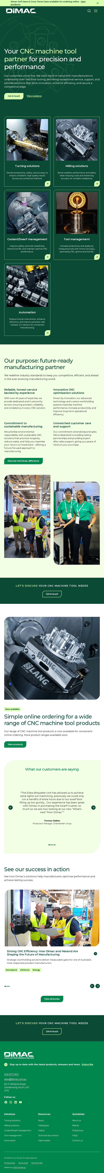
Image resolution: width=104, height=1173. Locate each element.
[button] (96, 11)
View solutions (34, 96)
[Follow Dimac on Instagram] (10, 1102)
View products (15, 744)
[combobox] (89, 11)
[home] (21, 11)
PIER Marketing (19, 1167)
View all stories (52, 999)
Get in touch (14, 96)
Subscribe (87, 1064)
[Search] (89, 11)
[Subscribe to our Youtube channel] (20, 1102)
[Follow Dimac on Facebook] (5, 1102)
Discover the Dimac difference (23, 461)
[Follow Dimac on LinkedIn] (15, 1102)
